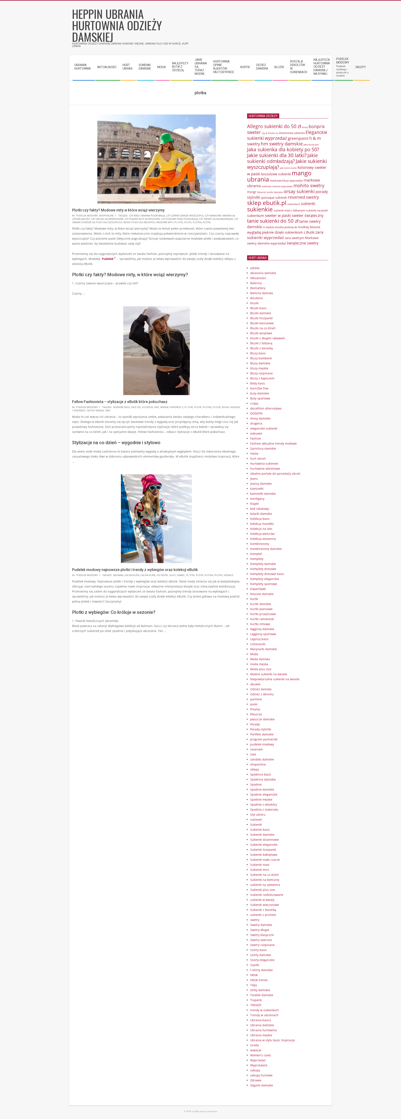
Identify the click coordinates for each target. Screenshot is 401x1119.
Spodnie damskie (262, 789)
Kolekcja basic (260, 519)
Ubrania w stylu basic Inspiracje (272, 1040)
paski (254, 704)
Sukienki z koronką (263, 910)
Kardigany (257, 499)
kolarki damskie (261, 514)
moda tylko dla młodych (139, 222)
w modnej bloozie (307, 227)
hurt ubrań (258, 458)
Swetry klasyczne (262, 935)
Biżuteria (256, 298)
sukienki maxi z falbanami (289, 210)
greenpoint (298, 138)
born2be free (259, 388)
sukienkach (293, 204)
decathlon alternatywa (266, 408)
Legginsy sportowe (263, 634)
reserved (256, 749)
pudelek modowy (87, 215)
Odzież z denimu (262, 694)
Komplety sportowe (263, 584)
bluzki (254, 303)
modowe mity (164, 222)
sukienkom (255, 215)
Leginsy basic (259, 639)
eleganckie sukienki (263, 428)
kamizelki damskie (263, 494)
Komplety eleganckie (264, 579)
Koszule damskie (262, 594)
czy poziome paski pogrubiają (179, 218)
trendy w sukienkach (264, 1010)
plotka (197, 222)
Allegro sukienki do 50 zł (274, 126)
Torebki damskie (261, 995)
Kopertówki (258, 589)
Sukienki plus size (262, 890)
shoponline (106, 215)
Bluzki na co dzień (262, 328)
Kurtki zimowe (260, 624)
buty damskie (259, 393)
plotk (188, 222)
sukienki (308, 203)
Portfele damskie (262, 734)
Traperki (256, 1000)
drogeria (256, 423)
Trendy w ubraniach (264, 1015)
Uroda (254, 1045)
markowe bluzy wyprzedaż (286, 180)
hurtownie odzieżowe (265, 468)
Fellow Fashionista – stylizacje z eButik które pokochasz (120, 401)
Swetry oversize (261, 940)
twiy (107, 410)
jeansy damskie (261, 484)
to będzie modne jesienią (278, 227)
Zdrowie (255, 1080)
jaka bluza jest (311, 144)
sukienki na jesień (317, 210)
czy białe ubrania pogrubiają (147, 215)
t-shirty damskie (261, 970)
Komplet (256, 554)
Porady (255, 724)
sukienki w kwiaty (262, 900)
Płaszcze (256, 714)
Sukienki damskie (262, 835)
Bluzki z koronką (261, 348)
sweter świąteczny (308, 215)
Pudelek (108, 259)
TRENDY (255, 1005)
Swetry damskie (261, 925)
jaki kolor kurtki (288, 167)
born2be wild (121, 407)
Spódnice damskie (263, 779)
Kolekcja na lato (261, 529)
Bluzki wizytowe (261, 333)
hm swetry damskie (282, 144)
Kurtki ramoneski (262, 619)
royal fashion (231, 407)
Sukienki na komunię (264, 880)
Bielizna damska (261, 293)
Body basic (257, 383)
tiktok (254, 975)
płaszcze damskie (262, 719)
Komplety (256, 559)
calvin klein (131, 575)
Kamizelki (257, 489)
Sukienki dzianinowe (264, 840)
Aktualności (258, 278)
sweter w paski (278, 215)
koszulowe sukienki (276, 174)
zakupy (255, 1070)
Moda (254, 654)
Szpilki (254, 965)
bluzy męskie (259, 368)
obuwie (255, 684)
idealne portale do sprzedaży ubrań (275, 474)
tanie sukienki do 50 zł (272, 220)
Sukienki (256, 825)
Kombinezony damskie (266, 549)
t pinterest (78, 410)
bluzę (305, 127)
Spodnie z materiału (264, 809)
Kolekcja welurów (262, 534)
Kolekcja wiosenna (263, 539)
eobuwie (256, 433)
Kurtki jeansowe (261, 609)
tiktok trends (95, 410)
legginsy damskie (262, 629)
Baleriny (256, 283)
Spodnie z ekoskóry (263, 804)
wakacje (255, 1050)
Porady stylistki (260, 729)
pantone (256, 699)
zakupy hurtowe (261, 1075)
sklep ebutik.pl (266, 203)
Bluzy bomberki (261, 358)
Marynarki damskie (263, 649)
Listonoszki (257, 644)
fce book (147, 407)
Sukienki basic (260, 830)
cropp (254, 403)
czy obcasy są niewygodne (107, 218)
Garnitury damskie (263, 448)
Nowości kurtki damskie (270, 192)
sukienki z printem (263, 915)
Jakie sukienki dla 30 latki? (277, 155)
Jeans (254, 479)
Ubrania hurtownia (263, 1030)
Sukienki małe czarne (265, 860)
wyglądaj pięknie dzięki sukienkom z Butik (281, 232)
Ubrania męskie (261, 1035)
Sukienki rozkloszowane (266, 895)
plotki (207, 222)
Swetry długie (259, 930)
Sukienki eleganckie (264, 845)
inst (156, 407)
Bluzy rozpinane (261, 373)
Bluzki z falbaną (261, 343)
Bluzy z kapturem (262, 378)
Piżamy (255, 709)
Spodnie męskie (261, 799)
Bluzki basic (258, 308)
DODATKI (256, 413)
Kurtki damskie (260, 604)
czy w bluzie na (270, 133)
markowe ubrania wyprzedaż (277, 186)
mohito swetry (308, 185)
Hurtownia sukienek (264, 463)
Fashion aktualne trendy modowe (273, 443)
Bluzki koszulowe (262, 323)
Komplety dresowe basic (267, 574)
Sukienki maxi (259, 865)
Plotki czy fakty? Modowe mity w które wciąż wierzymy (118, 210)
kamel (181, 575)
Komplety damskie (263, 564)
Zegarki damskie (261, 1085)
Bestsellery (257, 288)
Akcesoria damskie (263, 273)
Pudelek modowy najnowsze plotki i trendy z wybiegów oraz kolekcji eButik (135, 569)
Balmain (118, 575)
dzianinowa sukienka (292, 133)
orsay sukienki (299, 191)
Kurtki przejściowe (263, 614)
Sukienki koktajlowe (263, 855)
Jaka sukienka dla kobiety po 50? (283, 149)
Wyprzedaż (258, 1060)
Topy (253, 985)
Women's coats (260, 1055)
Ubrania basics (260, 1020)
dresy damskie (260, 418)
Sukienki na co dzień (264, 875)
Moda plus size (260, 669)
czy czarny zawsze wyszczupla (185, 215)
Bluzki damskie (260, 313)
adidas (255, 268)
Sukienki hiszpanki (263, 850)
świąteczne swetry (303, 242)
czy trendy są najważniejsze (216, 218)
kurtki (254, 599)
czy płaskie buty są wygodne (142, 218)
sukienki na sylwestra (265, 885)
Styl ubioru (257, 814)
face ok (136, 407)
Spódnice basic (260, 774)
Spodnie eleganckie (263, 794)
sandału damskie (262, 759)
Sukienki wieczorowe (264, 905)
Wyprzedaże (258, 1065)
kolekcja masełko (262, 524)
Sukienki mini (259, 870)
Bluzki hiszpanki (261, 318)
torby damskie (260, 990)
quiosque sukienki (274, 197)
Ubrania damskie (262, 1025)
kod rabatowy (259, 509)
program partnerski (264, 739)
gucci (172, 575)
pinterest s (176, 407)
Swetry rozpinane (262, 945)
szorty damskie (260, 955)
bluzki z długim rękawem (267, 338)
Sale (253, 754)
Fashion (255, 438)
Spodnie (256, 784)
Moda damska (260, 659)
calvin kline (148, 575)
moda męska (259, 664)
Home (254, 453)
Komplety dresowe (263, 569)
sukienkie (260, 209)
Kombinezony (259, 544)
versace (228, 575)
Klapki (254, 504)
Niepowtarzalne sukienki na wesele (274, 679)
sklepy (254, 769)
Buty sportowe (260, 398)
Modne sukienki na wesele (268, 674)
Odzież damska (261, 689)
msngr (164, 407)
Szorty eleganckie (262, 960)
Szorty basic (258, 950)
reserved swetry (303, 197)
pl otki (178, 222)
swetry (254, 920)
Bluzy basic (258, 353)
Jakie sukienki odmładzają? (282, 158)
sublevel (256, 819)
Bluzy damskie (260, 363)
